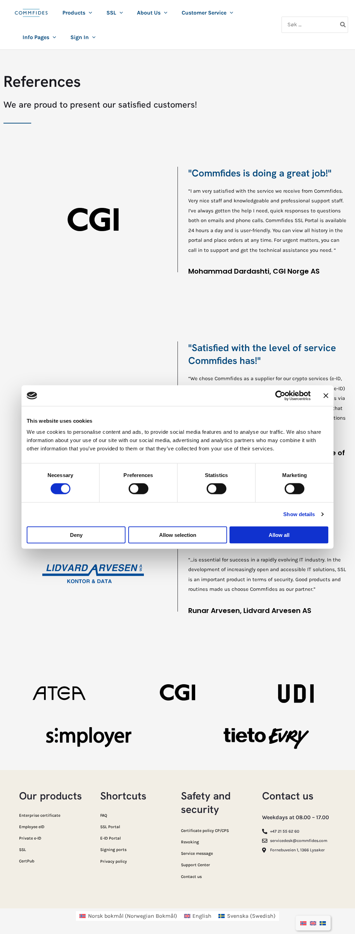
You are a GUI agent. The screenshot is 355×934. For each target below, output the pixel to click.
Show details (299, 514)
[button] (88, 13)
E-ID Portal (110, 838)
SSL (22, 849)
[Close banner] (325, 395)
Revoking (190, 842)
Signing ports (113, 849)
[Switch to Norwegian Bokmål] (303, 922)
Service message (197, 853)
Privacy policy (113, 861)
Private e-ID (30, 838)
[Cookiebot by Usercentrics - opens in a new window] (280, 396)
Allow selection (177, 535)
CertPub (26, 861)
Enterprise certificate (39, 815)
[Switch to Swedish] (323, 922)
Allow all (279, 535)
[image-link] (31, 16)
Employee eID (31, 826)
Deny (76, 535)
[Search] (343, 25)
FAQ (103, 815)
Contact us (191, 876)
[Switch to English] (313, 922)
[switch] (138, 488)
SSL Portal (110, 826)
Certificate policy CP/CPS (205, 830)
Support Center (195, 864)
